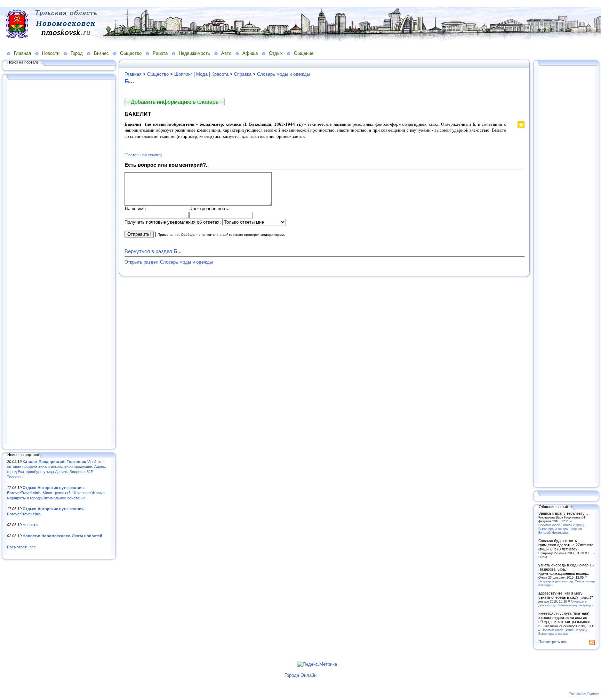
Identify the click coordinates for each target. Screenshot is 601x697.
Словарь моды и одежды (283, 74)
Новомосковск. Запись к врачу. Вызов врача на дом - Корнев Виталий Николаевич (561, 528)
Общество (131, 53)
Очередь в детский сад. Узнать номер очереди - (565, 603)
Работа (160, 53)
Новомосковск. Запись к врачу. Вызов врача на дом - (563, 632)
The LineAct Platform (584, 694)
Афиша (250, 53)
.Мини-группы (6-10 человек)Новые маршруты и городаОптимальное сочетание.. (56, 493)
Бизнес (101, 53)
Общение (303, 53)
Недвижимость (194, 53)
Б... (129, 81)
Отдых (276, 53)
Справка (242, 74)
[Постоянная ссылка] (143, 155)
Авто (226, 53)
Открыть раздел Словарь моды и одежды (169, 262)
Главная (22, 53)
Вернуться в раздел (153, 251)
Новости (50, 53)
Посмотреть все (21, 547)
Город (77, 53)
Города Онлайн (300, 675)
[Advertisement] (59, 263)
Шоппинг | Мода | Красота (201, 74)
